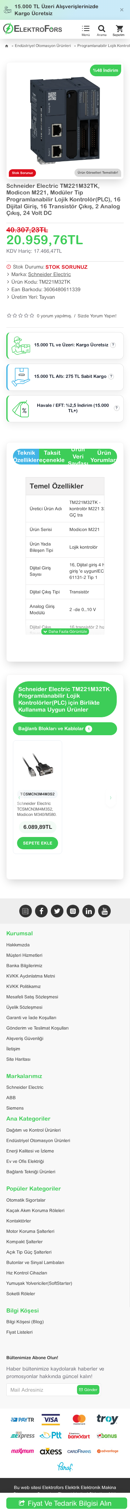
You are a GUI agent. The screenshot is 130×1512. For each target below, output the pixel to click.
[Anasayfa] (7, 46)
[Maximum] (22, 1451)
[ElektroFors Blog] (25, 911)
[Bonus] (107, 1435)
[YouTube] (104, 911)
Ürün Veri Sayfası (78, 457)
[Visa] (50, 1419)
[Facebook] (41, 911)
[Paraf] (65, 1467)
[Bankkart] (79, 1435)
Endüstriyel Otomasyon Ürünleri (43, 45)
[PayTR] (22, 1419)
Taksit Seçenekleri (52, 456)
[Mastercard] (79, 1419)
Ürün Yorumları (104, 456)
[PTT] (50, 1435)
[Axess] (50, 1451)
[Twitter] (57, 911)
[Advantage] (107, 1451)
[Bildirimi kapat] (121, 9)
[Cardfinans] (79, 1451)
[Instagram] (73, 911)
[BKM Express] (22, 1435)
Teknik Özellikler (26, 456)
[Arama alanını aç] (101, 28)
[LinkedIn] (88, 911)
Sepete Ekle (37, 843)
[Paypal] (107, 1419)
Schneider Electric (49, 274)
